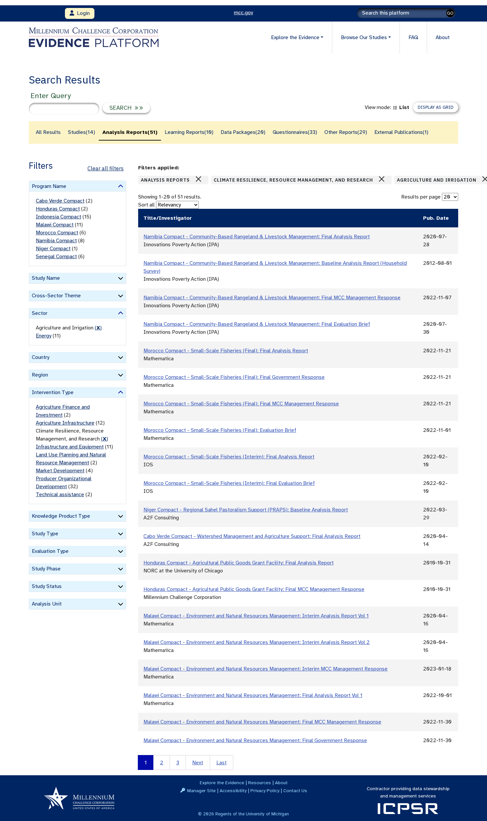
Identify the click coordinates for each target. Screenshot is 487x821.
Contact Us (295, 790)
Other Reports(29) (345, 132)
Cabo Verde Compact (60, 201)
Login (82, 13)
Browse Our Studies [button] (364, 37)
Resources (259, 783)
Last (221, 762)
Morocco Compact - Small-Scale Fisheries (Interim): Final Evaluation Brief (229, 483)
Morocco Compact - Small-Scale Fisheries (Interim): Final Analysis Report (228, 456)
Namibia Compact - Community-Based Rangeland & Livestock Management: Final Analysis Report (256, 236)
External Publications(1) (401, 132)
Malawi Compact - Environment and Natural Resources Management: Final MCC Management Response (262, 722)
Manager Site (201, 790)
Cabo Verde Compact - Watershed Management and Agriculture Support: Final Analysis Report (251, 536)
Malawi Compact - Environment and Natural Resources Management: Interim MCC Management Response (265, 669)
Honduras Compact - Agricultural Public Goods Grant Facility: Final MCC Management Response (253, 589)
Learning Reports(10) (189, 132)
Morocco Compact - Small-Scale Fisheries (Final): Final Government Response (234, 377)
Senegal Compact (56, 256)
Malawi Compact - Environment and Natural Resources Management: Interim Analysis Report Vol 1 (256, 616)
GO (450, 13)
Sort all (146, 205)
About (443, 37)
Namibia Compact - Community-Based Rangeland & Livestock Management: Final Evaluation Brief (256, 324)
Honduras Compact (58, 208)
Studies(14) (81, 132)
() (98, 327)
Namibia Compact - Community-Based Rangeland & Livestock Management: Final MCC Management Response (272, 297)
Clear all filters (105, 168)
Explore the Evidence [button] (295, 37)
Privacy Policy (264, 790)
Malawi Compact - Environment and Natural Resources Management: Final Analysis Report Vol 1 (252, 695)
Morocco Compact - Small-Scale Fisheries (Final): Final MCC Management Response (241, 403)
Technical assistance (60, 494)
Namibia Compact (56, 240)
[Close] (198, 179)
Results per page (421, 197)
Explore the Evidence (222, 783)
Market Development (60, 470)
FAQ (413, 37)
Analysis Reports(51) (129, 132)
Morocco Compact (57, 232)
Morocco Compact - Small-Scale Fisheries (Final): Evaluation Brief (219, 430)
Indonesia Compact (58, 216)
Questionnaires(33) (295, 132)
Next (197, 762)
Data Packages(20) (243, 132)
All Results (48, 132)
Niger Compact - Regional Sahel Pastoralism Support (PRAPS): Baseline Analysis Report (245, 509)
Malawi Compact (55, 224)
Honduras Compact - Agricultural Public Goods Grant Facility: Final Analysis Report (238, 562)
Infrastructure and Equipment (70, 446)
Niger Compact (53, 248)
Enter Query (50, 95)
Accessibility (233, 790)
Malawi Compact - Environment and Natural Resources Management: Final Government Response (255, 740)
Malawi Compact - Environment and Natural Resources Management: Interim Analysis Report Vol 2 (256, 642)
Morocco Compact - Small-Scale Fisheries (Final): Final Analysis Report (225, 350)
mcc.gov (243, 12)
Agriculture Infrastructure (65, 423)
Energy (43, 335)
